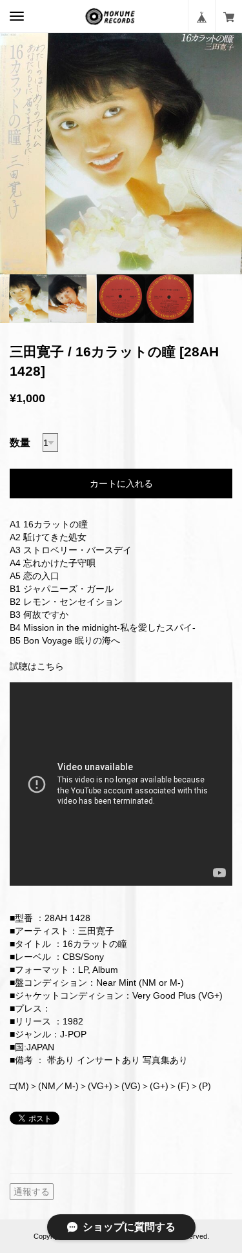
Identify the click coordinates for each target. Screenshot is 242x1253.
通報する (32, 1192)
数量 (20, 442)
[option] (121, 153)
